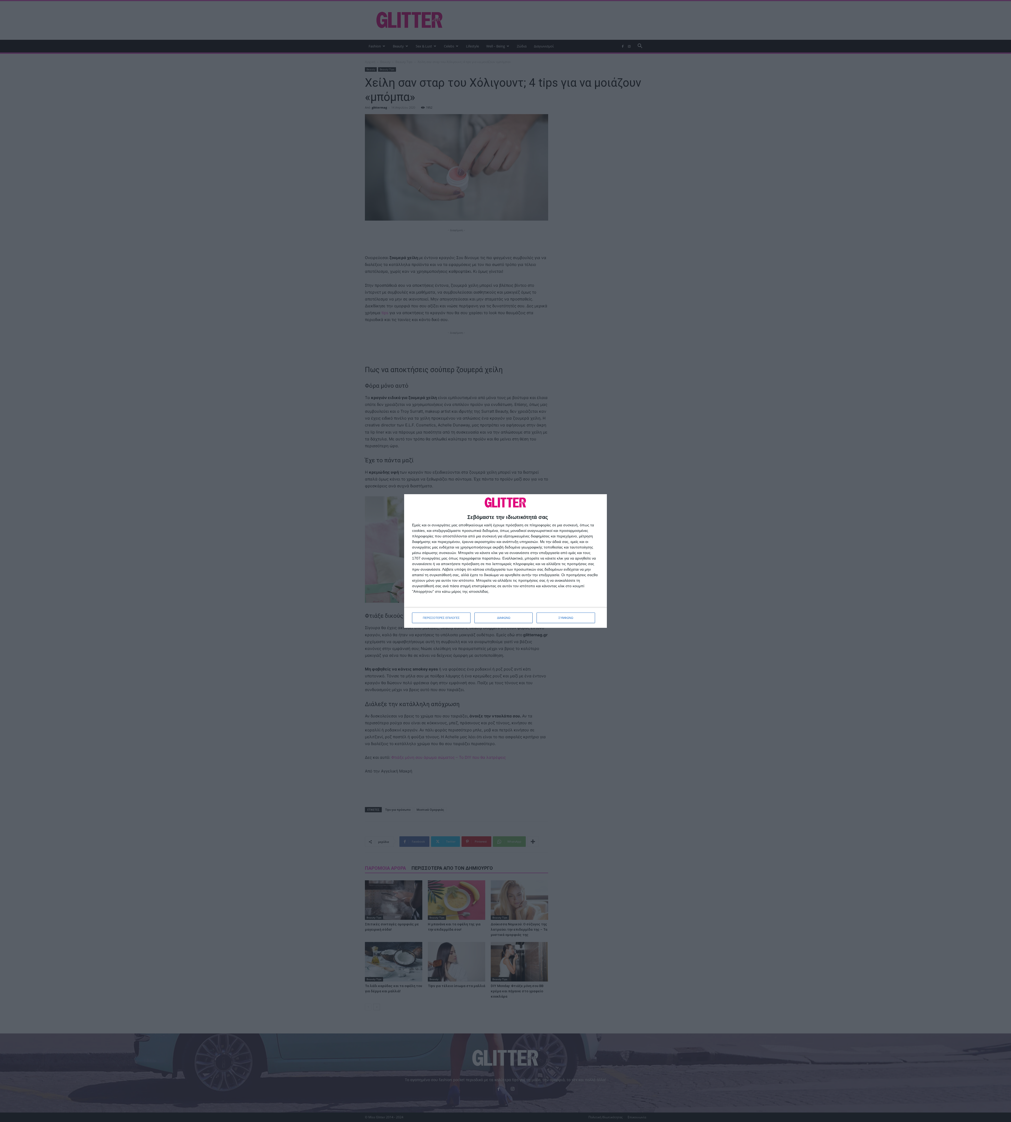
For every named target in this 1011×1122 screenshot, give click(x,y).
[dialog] (505, 561)
